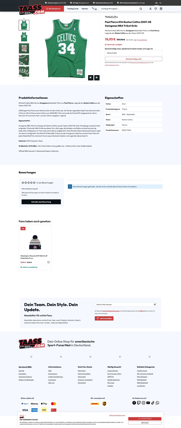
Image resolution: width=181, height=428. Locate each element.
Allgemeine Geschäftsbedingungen (140, 62)
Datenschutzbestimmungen (117, 415)
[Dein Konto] (150, 9)
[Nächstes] (97, 77)
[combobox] (119, 8)
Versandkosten (142, 40)
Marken (85, 9)
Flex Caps (110, 383)
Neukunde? (82, 377)
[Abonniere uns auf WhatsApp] (157, 403)
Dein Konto (81, 371)
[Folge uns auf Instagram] (143, 403)
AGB (141, 311)
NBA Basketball (142, 383)
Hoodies (110, 386)
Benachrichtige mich (133, 59)
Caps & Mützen (112, 371)
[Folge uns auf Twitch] (139, 403)
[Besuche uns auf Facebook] (134, 403)
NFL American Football (145, 374)
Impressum (52, 380)
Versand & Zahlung (25, 377)
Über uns (51, 383)
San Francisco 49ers (114, 374)
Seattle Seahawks (113, 380)
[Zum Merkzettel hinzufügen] (48, 262)
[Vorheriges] (90, 77)
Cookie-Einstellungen (55, 377)
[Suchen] (141, 8)
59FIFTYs (110, 377)
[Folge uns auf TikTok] (153, 403)
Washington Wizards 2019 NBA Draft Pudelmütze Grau (33, 257)
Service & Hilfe (25, 367)
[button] (23, 415)
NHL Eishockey (142, 377)
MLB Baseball (141, 380)
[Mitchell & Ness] (111, 17)
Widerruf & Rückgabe (26, 380)
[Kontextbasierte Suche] (94, 8)
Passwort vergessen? (85, 380)
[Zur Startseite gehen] (32, 9)
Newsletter (22, 374)
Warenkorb (82, 383)
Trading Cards (72, 9)
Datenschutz (52, 374)
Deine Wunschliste (84, 374)
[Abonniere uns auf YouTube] (148, 403)
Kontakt (21, 371)
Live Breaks (141, 386)
